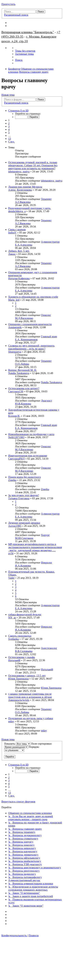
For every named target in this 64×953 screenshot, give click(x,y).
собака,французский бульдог (24, 614)
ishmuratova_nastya (19, 171)
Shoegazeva (14, 351)
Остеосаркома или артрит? (23, 388)
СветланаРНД (16, 458)
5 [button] (9, 132)
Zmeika (12, 480)
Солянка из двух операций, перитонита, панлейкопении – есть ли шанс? (31, 347)
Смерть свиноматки (19, 635)
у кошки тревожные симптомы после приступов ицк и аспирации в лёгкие (30, 695)
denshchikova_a (17, 211)
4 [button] (9, 129)
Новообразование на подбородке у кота (31, 434)
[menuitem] (25, 50)
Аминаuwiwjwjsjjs (18, 700)
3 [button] (9, 126)
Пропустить (8, 4)
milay (11, 721)
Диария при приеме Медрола (25, 186)
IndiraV (12, 232)
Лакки (12, 254)
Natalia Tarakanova (18, 373)
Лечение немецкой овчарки (24, 522)
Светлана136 (15, 391)
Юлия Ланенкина (18, 678)
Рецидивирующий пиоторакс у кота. (29, 208)
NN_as (12, 617)
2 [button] (9, 123)
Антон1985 (14, 525)
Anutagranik (15, 327)
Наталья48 (14, 660)
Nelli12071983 (16, 437)
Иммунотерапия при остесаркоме (27, 455)
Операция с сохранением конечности (30, 324)
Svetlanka (13, 638)
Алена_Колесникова (20, 189)
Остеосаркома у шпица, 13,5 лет (27, 675)
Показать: (10, 743)
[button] (18, 110)
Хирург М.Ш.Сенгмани (32, 537)
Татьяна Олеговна (18, 498)
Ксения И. (14, 415)
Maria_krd (13, 299)
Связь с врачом (17, 229)
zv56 (10, 553)
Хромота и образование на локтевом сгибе (33, 296)
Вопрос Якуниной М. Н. (22, 370)
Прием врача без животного (24, 477)
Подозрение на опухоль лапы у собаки (30, 718)
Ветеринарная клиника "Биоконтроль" (27, 32)
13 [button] (9, 138)
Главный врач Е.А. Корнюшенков (36, 338)
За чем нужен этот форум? (23, 495)
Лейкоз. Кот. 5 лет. (19, 250)
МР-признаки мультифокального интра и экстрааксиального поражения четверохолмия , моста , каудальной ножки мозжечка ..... (35, 547)
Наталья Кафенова (19, 278)
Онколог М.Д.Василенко (33, 317)
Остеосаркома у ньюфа (21, 657)
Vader (11, 577)
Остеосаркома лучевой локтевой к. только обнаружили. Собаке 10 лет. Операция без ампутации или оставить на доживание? (32, 165)
